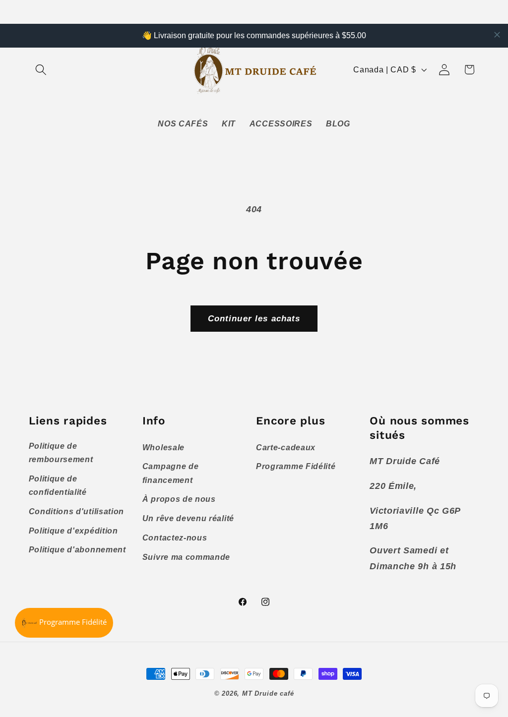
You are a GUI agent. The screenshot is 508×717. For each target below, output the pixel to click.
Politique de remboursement (61, 452)
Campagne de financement (170, 473)
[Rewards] (64, 623)
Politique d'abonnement (77, 549)
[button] (41, 69)
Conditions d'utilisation (77, 511)
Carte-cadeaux (286, 447)
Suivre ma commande (186, 556)
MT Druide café (268, 693)
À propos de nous (179, 498)
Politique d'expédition (73, 530)
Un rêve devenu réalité (188, 518)
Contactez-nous (174, 537)
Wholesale (163, 447)
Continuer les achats (254, 318)
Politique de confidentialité (58, 485)
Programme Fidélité (295, 466)
